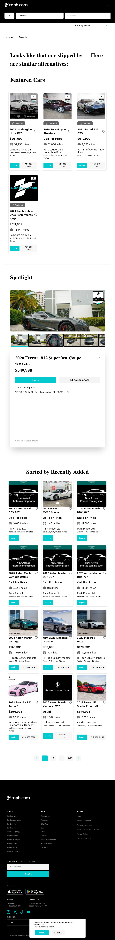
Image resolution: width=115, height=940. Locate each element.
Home (9, 37)
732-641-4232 (96, 165)
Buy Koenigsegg (13, 832)
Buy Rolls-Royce (13, 840)
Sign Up (28, 874)
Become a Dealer (84, 821)
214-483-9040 (97, 737)
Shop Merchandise (48, 840)
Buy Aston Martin (13, 851)
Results (23, 37)
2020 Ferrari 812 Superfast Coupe (48, 358)
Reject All (58, 933)
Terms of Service (84, 839)
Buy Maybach (12, 836)
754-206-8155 (29, 165)
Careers (44, 847)
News (43, 832)
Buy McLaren (12, 844)
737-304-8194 (28, 667)
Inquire (14, 165)
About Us (44, 820)
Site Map (44, 824)
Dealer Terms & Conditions (88, 830)
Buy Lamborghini (14, 820)
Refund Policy (46, 844)
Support (10, 899)
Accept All (42, 933)
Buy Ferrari (11, 816)
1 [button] (45, 758)
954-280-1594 (62, 165)
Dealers (44, 836)
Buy (42, 828)
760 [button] (70, 758)
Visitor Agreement (84, 825)
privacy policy (48, 927)
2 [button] (53, 758)
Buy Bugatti (11, 824)
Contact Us (45, 816)
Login (79, 816)
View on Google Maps (26, 440)
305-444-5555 (63, 735)
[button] (36, 758)
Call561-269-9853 (79, 380)
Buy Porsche (12, 847)
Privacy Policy (82, 834)
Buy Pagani (11, 828)
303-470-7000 (28, 737)
